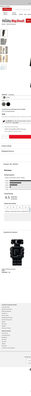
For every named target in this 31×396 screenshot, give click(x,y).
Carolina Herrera (10, 111)
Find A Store (5, 333)
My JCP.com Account (7, 309)
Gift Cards (4, 324)
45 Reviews (11, 94)
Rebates (4, 326)
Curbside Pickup (6, 335)
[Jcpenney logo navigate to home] (7, 9)
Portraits (4, 341)
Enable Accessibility (5, 6)
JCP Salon (4, 339)
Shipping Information (7, 317)
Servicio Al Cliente (6, 328)
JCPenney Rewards (6, 311)
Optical (3, 343)
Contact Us (4, 313)
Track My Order (6, 307)
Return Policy (5, 315)
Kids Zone (4, 345)
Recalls (3, 321)
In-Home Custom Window (8, 348)
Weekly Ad (4, 337)
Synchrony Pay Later (7, 319)
